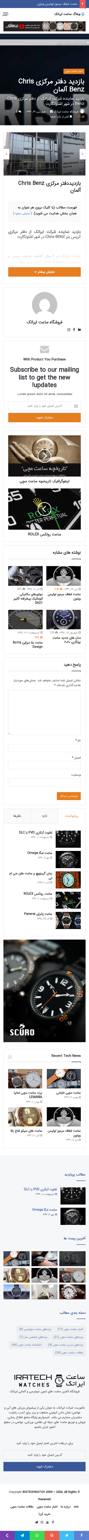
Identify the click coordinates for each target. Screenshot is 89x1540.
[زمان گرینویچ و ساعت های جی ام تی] (68, 880)
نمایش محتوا (22, 213)
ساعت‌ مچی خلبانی (68, 1092)
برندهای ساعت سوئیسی (35, 1329)
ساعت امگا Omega (39, 853)
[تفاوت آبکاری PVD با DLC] (68, 839)
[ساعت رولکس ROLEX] (68, 900)
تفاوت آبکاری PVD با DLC (35, 832)
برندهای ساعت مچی (68, 1337)
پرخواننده (71, 816)
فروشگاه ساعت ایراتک (66, 111)
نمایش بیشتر (46, 271)
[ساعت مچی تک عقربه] (16, 1291)
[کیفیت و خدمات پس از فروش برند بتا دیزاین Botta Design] (44, 1291)
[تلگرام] (36, 1522)
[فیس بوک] (72, 330)
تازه (44, 816)
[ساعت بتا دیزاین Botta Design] (25, 619)
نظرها (17, 816)
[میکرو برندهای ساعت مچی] (72, 1258)
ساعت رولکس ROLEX (38, 893)
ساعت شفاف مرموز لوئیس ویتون (57, 4)
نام (78, 740)
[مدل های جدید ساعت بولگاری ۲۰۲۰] (63, 619)
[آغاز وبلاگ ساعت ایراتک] (44, 1258)
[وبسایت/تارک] (78, 330)
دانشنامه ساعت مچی (27, 1345)
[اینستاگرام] (68, 330)
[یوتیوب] (47, 1522)
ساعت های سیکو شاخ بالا (26, 1130)
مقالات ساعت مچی (69, 1352)
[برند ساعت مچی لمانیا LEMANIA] (25, 1078)
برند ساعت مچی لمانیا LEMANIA (28, 1095)
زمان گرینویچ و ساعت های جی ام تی (30, 875)
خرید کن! (44, 1514)
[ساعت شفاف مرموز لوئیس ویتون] (63, 576)
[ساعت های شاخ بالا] (72, 1291)
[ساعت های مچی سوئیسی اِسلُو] (44, 26)
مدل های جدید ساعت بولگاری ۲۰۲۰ (66, 640)
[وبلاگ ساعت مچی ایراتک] (70, 14)
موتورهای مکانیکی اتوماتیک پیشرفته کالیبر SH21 (28, 598)
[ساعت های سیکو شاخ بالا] (25, 1116)
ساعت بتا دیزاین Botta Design (28, 644)
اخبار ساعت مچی (67, 43)
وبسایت (76, 774)
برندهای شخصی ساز (33, 1337)
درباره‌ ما (66, 1506)
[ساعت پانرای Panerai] (68, 920)
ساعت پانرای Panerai (38, 913)
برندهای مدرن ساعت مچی (65, 1345)
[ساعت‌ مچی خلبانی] (64, 1078)
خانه (83, 43)
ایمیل (76, 757)
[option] (44, 154)
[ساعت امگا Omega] (68, 859)
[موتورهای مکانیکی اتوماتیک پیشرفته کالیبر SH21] (25, 576)
